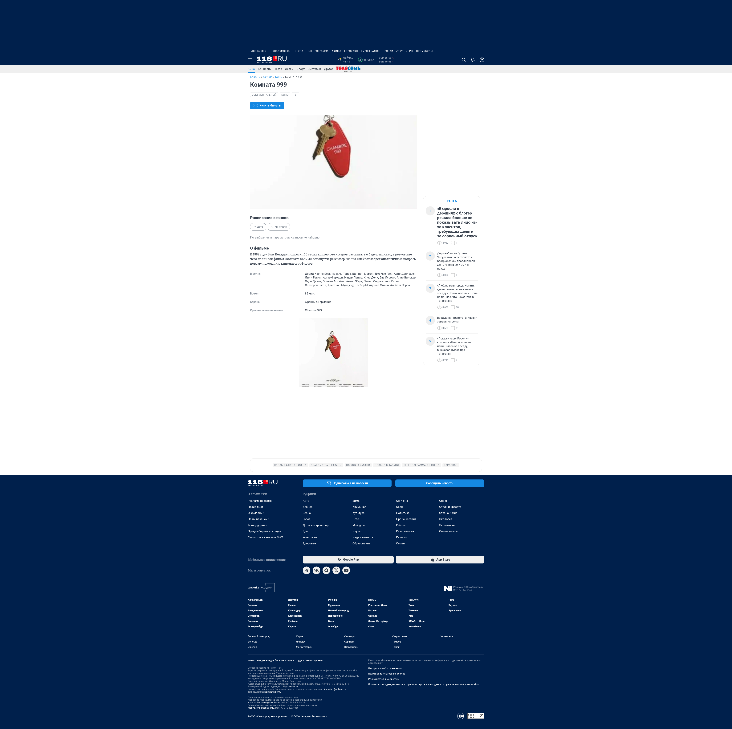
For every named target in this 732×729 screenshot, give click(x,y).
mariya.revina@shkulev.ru (261, 708)
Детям (289, 69)
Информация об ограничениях (385, 668)
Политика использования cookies (386, 673)
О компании (256, 513)
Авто (306, 501)
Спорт (301, 69)
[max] (326, 570)
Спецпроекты (448, 531)
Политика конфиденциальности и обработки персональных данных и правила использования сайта (423, 684)
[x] (336, 570)
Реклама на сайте (260, 501)
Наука (356, 531)
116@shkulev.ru (289, 686)
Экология (445, 519)
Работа (400, 525)
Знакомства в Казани (326, 465)
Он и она (402, 501)
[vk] (316, 570)
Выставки (314, 69)
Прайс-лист (255, 507)
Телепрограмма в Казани (421, 465)
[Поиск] (463, 59)
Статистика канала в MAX (265, 537)
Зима (356, 501)
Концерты (264, 69)
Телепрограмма (317, 51)
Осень (400, 507)
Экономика (447, 525)
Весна (307, 513)
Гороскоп (351, 51)
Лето (355, 519)
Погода (298, 51)
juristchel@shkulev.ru (335, 689)
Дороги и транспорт (316, 525)
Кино (251, 69)
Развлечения (405, 531)
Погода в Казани (358, 465)
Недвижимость (259, 51)
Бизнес (307, 507)
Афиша (336, 51)
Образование (361, 543)
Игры (409, 51)
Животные (310, 537)
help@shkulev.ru (272, 692)
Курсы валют (370, 51)
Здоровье (309, 543)
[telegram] (306, 570)
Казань (255, 77)
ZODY (399, 51)
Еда (305, 531)
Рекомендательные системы (383, 679)
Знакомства (281, 51)
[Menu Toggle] (250, 59)
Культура (358, 513)
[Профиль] (481, 59)
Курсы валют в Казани (290, 465)
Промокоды (424, 51)
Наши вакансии (258, 519)
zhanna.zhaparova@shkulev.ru (264, 702)
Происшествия (406, 519)
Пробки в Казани (387, 465)
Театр (278, 69)
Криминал (359, 507)
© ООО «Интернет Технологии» (309, 716)
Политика (402, 513)
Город (307, 519)
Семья (400, 543)
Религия (401, 537)
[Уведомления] (472, 59)
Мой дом (358, 525)
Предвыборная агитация (264, 531)
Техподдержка (257, 525)
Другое (328, 69)
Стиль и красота (450, 507)
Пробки (388, 51)
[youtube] (346, 570)
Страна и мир (448, 513)
